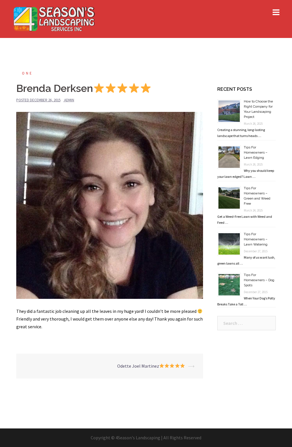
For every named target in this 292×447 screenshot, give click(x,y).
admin (69, 100)
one (27, 73)
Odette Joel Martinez (138, 366)
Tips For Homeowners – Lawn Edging (255, 152)
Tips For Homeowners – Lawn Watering (255, 239)
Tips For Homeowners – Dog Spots (259, 280)
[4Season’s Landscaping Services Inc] (54, 18)
